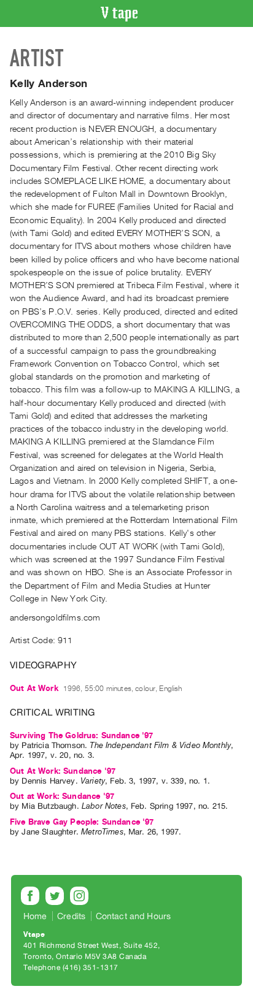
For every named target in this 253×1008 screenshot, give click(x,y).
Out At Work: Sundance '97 (62, 771)
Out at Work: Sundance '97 (62, 796)
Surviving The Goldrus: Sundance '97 (82, 735)
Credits (71, 916)
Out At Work (34, 688)
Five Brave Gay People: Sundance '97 (82, 822)
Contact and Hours (133, 916)
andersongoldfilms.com (55, 617)
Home (35, 916)
